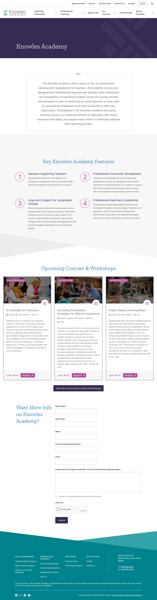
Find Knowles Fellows (74, 566)
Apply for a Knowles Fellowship (23, 571)
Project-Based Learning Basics (127, 310)
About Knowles (140, 12)
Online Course (65, 280)
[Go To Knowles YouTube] (29, 595)
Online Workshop (15, 280)
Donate (131, 4)
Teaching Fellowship (39, 12)
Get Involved (105, 4)
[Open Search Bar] (152, 3)
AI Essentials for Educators (22, 310)
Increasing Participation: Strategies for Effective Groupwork (78, 312)
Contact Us (119, 4)
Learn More (12, 375)
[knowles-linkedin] (25, 595)
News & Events (78, 4)
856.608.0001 (127, 567)
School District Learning (50, 568)
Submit (61, 520)
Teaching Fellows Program (26, 561)
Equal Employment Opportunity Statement (127, 595)
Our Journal (106, 12)
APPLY (142, 4)
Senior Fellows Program (25, 566)
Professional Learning (66, 12)
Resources (93, 12)
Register (26, 375)
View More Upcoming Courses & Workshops (78, 388)
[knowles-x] (20, 595)
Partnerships (126, 12)
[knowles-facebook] (16, 595)
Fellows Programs (24, 557)
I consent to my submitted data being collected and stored (79, 496)
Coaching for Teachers (49, 572)
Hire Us (92, 4)
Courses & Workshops (49, 564)
